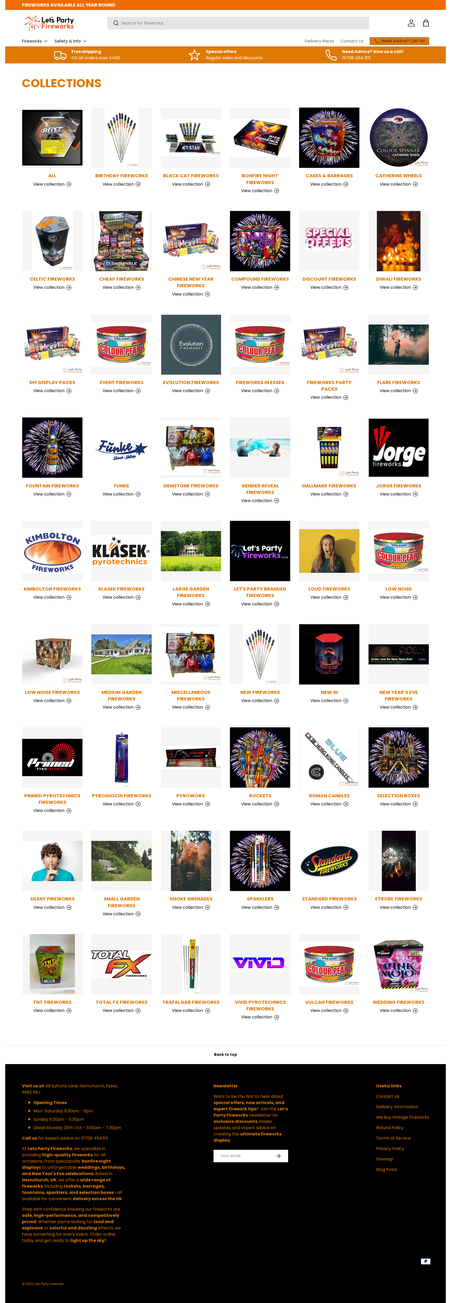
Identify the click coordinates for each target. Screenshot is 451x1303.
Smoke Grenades (190, 898)
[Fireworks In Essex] (260, 344)
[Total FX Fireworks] (121, 964)
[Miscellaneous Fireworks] (191, 654)
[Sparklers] (260, 861)
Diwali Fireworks (398, 279)
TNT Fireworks (52, 1002)
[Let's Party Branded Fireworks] (260, 551)
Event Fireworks (122, 382)
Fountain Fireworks (52, 485)
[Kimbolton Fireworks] (52, 551)
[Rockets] (260, 757)
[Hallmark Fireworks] (329, 447)
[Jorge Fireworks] (399, 447)
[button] (426, 23)
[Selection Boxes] (399, 757)
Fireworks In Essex (260, 382)
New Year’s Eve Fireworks (398, 695)
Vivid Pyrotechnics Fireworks (260, 1005)
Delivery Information (397, 1107)
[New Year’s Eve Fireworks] (399, 654)
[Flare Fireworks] (399, 344)
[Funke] (121, 447)
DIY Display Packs (52, 382)
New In (329, 692)
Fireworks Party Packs (329, 385)
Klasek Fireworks (121, 589)
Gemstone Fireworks (190, 485)
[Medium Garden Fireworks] (121, 654)
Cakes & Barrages (329, 175)
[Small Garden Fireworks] (121, 861)
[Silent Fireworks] (52, 861)
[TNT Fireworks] (52, 964)
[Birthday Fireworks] (121, 138)
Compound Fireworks (260, 279)
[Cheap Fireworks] (121, 241)
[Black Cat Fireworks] (191, 138)
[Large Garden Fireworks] (191, 551)
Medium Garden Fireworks (121, 695)
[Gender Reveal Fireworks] (260, 447)
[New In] (329, 654)
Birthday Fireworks (121, 175)
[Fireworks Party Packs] (329, 344)
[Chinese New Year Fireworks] (191, 241)
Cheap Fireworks (121, 279)
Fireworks (32, 41)
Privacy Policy (390, 1149)
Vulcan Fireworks (329, 1002)
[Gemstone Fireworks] (191, 447)
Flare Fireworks (398, 382)
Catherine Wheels (398, 175)
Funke (121, 485)
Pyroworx (190, 795)
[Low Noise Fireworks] (52, 654)
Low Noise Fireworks (52, 692)
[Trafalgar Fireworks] (191, 964)
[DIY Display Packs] (52, 344)
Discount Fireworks (329, 279)
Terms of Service (393, 1138)
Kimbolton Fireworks (52, 589)
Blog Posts (386, 1169)
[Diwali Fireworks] (399, 241)
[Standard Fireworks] (329, 861)
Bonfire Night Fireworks (260, 178)
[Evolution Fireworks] (191, 344)
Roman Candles (329, 795)
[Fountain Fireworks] (52, 447)
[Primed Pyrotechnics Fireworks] (52, 757)
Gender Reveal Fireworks (260, 489)
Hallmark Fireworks (329, 485)
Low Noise (398, 589)
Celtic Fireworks (52, 279)
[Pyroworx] (191, 757)
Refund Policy (389, 1128)
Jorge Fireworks (398, 485)
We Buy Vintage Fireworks (402, 1117)
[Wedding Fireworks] (399, 964)
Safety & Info (68, 41)
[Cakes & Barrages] (329, 138)
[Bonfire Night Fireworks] (260, 138)
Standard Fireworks (329, 898)
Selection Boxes (398, 795)
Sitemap (384, 1159)
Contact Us (352, 41)
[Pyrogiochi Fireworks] (121, 757)
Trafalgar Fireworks (190, 1002)
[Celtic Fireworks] (52, 241)
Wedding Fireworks (398, 1002)
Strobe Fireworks (398, 898)
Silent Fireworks (52, 898)
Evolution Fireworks (191, 382)
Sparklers (260, 898)
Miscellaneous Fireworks (190, 695)
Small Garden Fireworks (122, 902)
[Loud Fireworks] (329, 551)
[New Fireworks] (260, 654)
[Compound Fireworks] (260, 241)
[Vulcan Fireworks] (329, 964)
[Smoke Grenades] (191, 861)
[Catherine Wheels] (399, 138)
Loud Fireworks (329, 589)
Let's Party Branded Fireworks (260, 592)
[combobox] (238, 23)
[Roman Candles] (329, 757)
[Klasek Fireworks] (121, 551)
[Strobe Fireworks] (399, 861)
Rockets (260, 795)
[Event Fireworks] (121, 344)
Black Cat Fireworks (191, 175)
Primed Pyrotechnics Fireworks (52, 798)
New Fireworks (260, 692)
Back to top (225, 1054)
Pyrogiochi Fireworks (121, 795)
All (52, 175)
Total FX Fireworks (121, 1002)
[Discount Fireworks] (329, 241)
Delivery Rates (319, 41)
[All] (52, 138)
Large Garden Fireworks (191, 592)
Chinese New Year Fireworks (190, 282)
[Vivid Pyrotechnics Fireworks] (260, 964)
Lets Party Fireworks (49, 1284)
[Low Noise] (399, 551)
